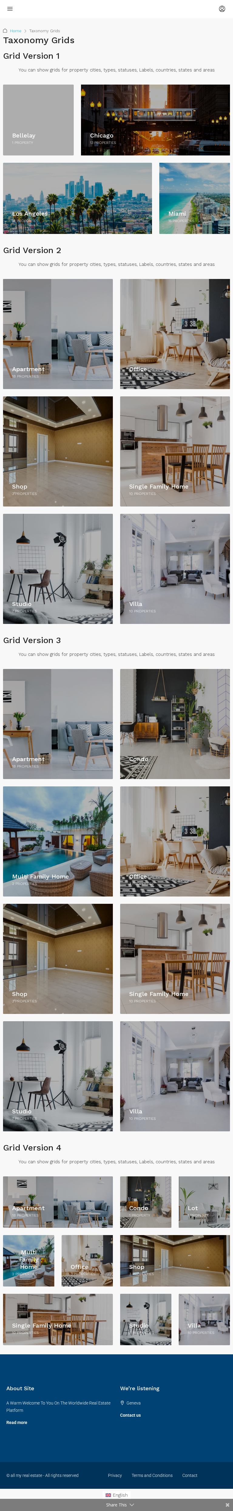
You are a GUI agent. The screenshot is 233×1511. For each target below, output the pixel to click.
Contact (190, 1475)
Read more (16, 1422)
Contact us (130, 1415)
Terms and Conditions (152, 1475)
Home (16, 31)
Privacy (115, 1475)
